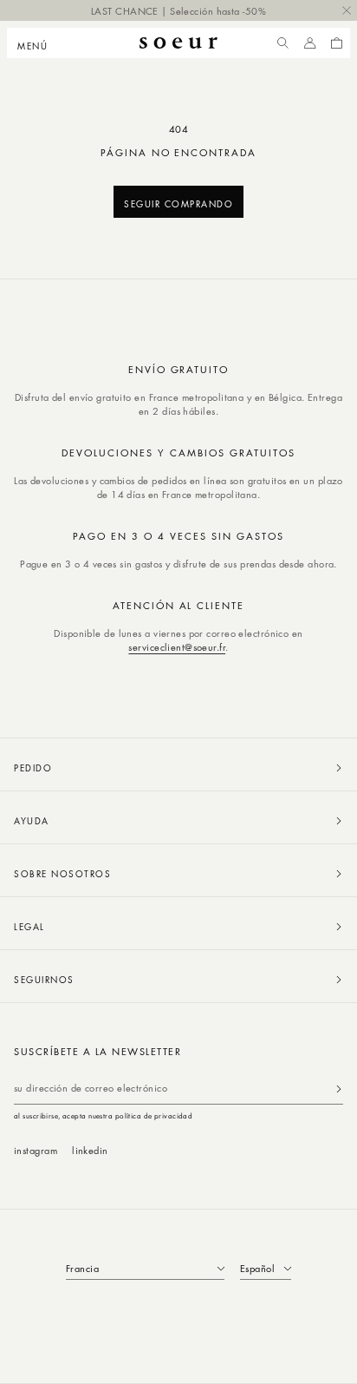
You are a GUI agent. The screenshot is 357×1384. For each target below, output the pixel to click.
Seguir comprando (178, 203)
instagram (35, 1150)
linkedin (90, 1150)
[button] (37, 43)
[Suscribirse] (338, 1088)
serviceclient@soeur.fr (176, 646)
